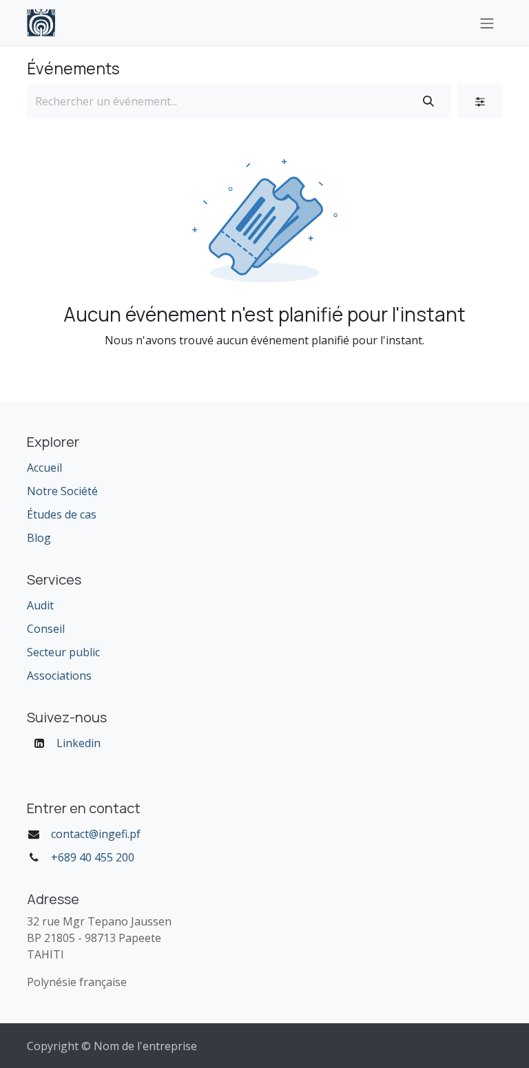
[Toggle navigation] (487, 23)
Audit (40, 605)
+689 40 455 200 (92, 857)
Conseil (46, 628)
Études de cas (61, 514)
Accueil (44, 467)
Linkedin (78, 743)
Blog (39, 537)
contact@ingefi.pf (96, 833)
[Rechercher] (428, 101)
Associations (59, 675)
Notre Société (62, 491)
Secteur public (63, 652)
